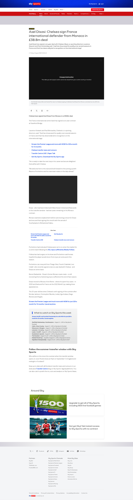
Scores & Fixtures (54, 13)
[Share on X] (36, 110)
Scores (43, 9)
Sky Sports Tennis (52, 474)
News (40, 13)
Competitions (85, 13)
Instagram (61, 451)
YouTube (72, 451)
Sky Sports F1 (51, 472)
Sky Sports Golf (52, 469)
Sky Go (69, 465)
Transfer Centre (42, 369)
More (61, 9)
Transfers (69, 13)
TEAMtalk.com (33, 465)
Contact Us (84, 493)
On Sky (93, 13)
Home (30, 9)
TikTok (51, 451)
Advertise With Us (72, 479)
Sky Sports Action (53, 476)
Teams (76, 13)
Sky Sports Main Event (54, 460)
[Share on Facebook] (31, 110)
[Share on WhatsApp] (42, 110)
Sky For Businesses (72, 469)
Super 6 (31, 463)
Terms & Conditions (34, 493)
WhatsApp (82, 451)
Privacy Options (60, 493)
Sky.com (70, 460)
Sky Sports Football (53, 465)
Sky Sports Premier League (55, 463)
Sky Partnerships (72, 472)
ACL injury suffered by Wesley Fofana (61, 250)
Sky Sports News (52, 479)
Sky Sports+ (51, 481)
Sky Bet (56, 9)
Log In (102, 3)
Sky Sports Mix (52, 486)
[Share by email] (47, 110)
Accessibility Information (73, 493)
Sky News (70, 463)
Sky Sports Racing (53, 483)
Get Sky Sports (93, 3)
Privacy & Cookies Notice (47, 493)
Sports (36, 9)
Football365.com (33, 467)
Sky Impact (71, 474)
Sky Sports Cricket (53, 467)
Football (32, 13)
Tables (63, 13)
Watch (50, 9)
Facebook (41, 451)
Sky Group (70, 467)
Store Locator (71, 476)
